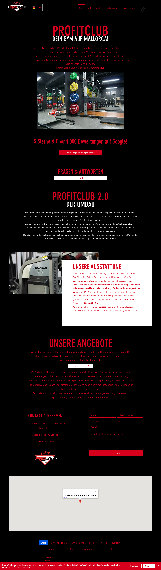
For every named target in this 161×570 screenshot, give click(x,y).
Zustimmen (149, 566)
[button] (80, 100)
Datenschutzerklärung (22, 567)
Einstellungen (135, 566)
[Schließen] (158, 566)
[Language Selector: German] (37, 7)
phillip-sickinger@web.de (45, 434)
